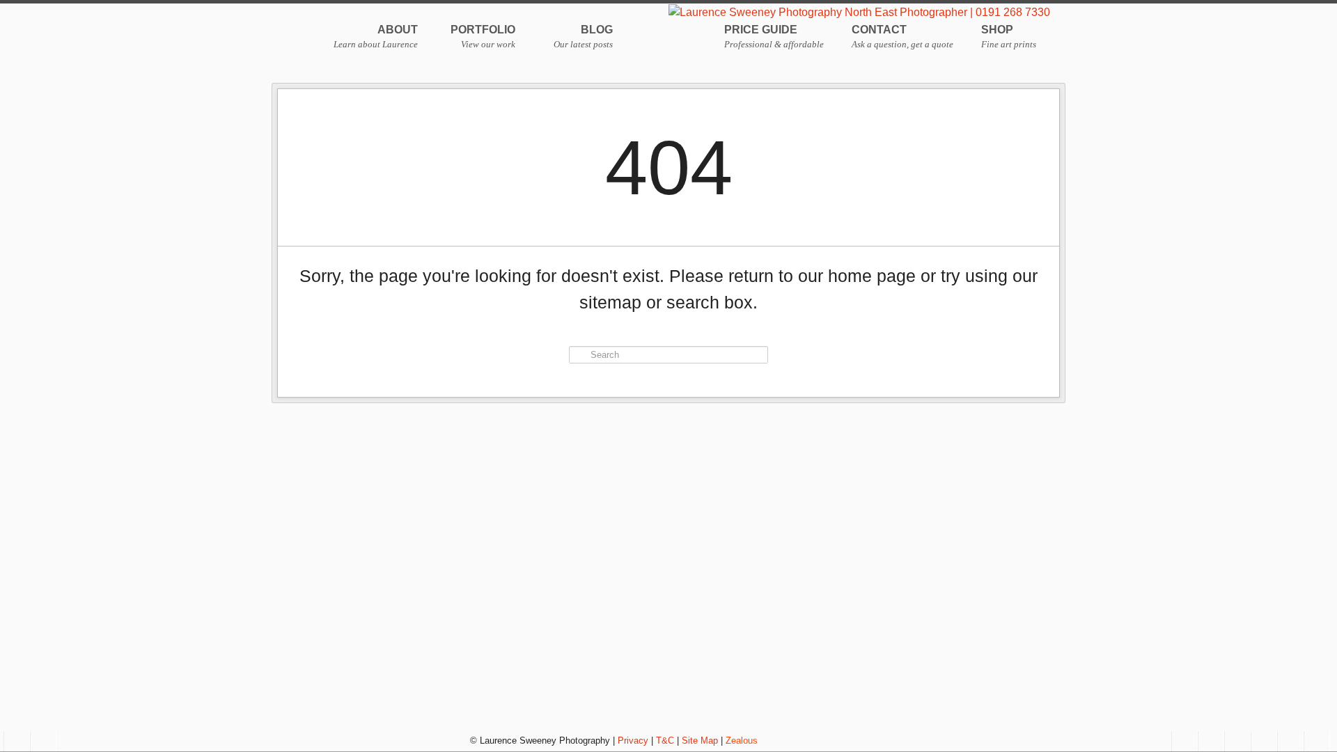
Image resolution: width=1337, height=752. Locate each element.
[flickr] (1290, 741)
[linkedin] (1316, 741)
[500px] (1263, 741)
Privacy (633, 740)
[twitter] (1237, 741)
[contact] (16, 741)
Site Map (700, 740)
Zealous (742, 740)
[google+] (1210, 741)
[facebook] (1184, 741)
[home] (43, 741)
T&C (665, 740)
